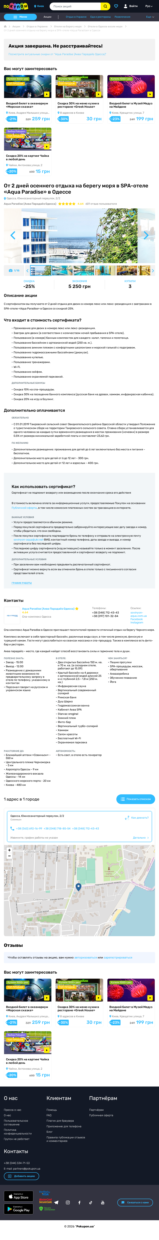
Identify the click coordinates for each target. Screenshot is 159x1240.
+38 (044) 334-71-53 (17, 1163)
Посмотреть (17, 92)
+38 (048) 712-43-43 (85, 828)
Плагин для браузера (60, 1120)
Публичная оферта (101, 1115)
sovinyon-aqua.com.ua (138, 614)
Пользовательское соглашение (16, 1122)
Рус (147, 6)
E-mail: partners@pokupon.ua (22, 1168)
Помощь (52, 1110)
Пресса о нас (12, 1110)
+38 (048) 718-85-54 (57, 828)
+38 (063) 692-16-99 (29, 828)
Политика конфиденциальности (18, 1131)
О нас (7, 1115)
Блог (50, 1131)
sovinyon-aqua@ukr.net (28, 539)
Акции (47, 17)
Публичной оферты (24, 508)
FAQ (49, 1115)
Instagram (136, 622)
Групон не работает (16, 1139)
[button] (78, 887)
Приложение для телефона (64, 1126)
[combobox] (75, 6)
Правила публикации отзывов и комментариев (66, 1139)
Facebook (136, 619)
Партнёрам (96, 1110)
